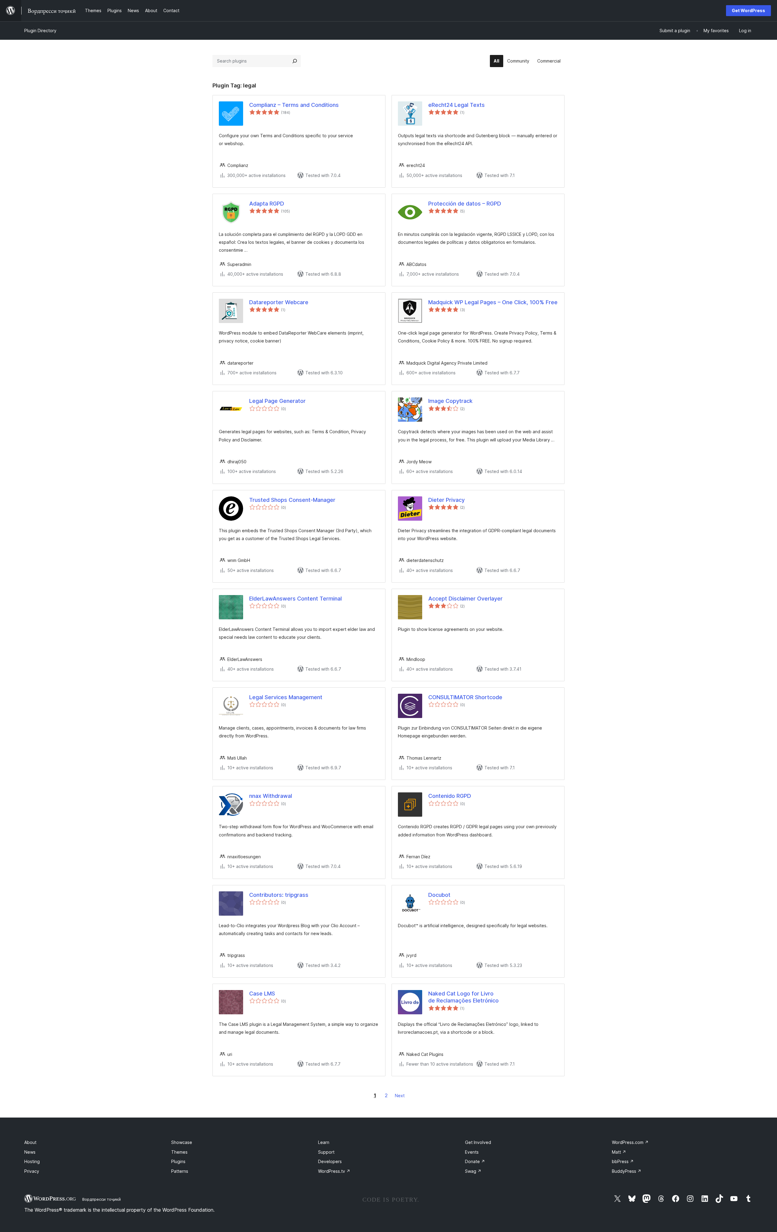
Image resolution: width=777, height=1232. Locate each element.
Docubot (439, 895)
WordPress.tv (334, 1171)
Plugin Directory (40, 30)
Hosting (32, 1161)
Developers (330, 1161)
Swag (473, 1171)
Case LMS (262, 993)
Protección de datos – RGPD (464, 203)
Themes (179, 1152)
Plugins (178, 1161)
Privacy (31, 1171)
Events (472, 1152)
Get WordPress (748, 10)
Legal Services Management (285, 697)
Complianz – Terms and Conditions (294, 105)
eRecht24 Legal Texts (456, 105)
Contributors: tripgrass (278, 895)
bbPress (623, 1161)
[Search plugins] (295, 61)
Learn (323, 1142)
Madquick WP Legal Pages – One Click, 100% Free (493, 302)
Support (326, 1152)
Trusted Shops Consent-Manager (292, 500)
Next (400, 1095)
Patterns (179, 1171)
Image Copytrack (450, 401)
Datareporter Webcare (278, 302)
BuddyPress (626, 1171)
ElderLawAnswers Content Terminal (295, 598)
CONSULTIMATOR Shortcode (465, 697)
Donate (475, 1161)
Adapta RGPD (266, 203)
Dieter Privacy (446, 500)
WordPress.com (630, 1142)
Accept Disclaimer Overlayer (465, 598)
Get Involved (478, 1142)
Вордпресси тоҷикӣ (101, 1199)
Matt (619, 1152)
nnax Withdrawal (270, 796)
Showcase (181, 1142)
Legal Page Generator (277, 401)
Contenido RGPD (449, 796)
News (30, 1152)
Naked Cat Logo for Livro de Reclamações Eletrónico (463, 997)
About (30, 1142)
